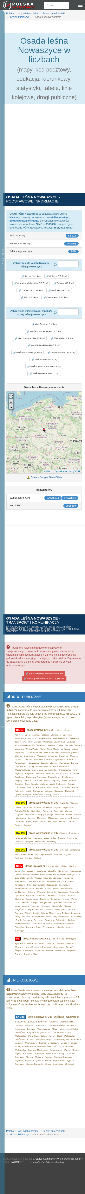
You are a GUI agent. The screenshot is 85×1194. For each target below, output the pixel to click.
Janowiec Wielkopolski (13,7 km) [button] (32, 283)
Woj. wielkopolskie (28, 13)
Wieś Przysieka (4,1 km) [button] (45, 359)
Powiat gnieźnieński (53, 13)
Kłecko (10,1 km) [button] (32, 276)
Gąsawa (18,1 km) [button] (65, 283)
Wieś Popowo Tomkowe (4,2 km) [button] (45, 366)
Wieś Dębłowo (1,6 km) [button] (45, 324)
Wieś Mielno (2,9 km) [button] (63, 338)
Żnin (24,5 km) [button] (30, 297)
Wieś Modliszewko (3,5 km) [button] (29, 352)
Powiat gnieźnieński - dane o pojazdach (45, 678)
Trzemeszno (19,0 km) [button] (31, 290)
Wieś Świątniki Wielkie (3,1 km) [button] (45, 345)
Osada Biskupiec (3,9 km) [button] (62, 352)
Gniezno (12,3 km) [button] (58, 276)
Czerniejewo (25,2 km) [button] (56, 297)
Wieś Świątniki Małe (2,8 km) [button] (31, 338)
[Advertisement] (42, 151)
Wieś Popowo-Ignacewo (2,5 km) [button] (45, 331)
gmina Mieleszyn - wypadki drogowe (45, 673)
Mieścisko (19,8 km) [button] (60, 290)
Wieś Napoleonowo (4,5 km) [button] (45, 373)
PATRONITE (17, 1162)
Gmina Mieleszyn (19, 17)
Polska (10, 13)
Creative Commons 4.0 (46, 1158)
